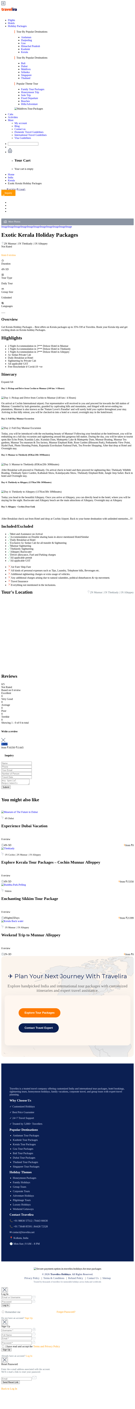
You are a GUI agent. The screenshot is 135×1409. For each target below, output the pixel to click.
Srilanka (25, 72)
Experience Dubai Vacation (24, 826)
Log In (29, 1356)
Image (4, 226)
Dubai (24, 66)
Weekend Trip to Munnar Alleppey (30, 935)
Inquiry (8, 193)
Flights (11, 20)
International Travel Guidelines (30, 135)
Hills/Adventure (29, 104)
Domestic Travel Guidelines (28, 132)
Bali (23, 63)
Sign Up (29, 1318)
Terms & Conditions (53, 1278)
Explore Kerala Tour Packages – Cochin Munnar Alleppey (50, 862)
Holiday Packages (17, 26)
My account (20, 123)
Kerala (24, 52)
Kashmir (25, 49)
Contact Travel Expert (39, 1027)
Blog (17, 126)
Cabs (10, 114)
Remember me (12, 1312)
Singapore (26, 75)
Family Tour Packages (32, 89)
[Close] (4, 1290)
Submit (6, 787)
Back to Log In (9, 1388)
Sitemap (106, 1278)
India (10, 177)
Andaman (26, 37)
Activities (13, 117)
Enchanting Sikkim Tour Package (29, 899)
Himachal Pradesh (30, 46)
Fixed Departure (29, 98)
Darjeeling (26, 40)
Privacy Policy (32, 1278)
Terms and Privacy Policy (46, 1346)
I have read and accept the (32, 1346)
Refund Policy (75, 1278)
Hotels (11, 23)
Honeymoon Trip (30, 92)
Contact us (20, 129)
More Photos (14, 221)
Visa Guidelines (22, 138)
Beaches (25, 101)
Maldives (26, 69)
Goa (23, 43)
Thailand (25, 78)
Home (11, 174)
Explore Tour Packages (39, 1012)
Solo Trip (26, 95)
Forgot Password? (66, 1311)
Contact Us (93, 1278)
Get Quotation (16, 147)
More (11, 120)
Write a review (9, 731)
